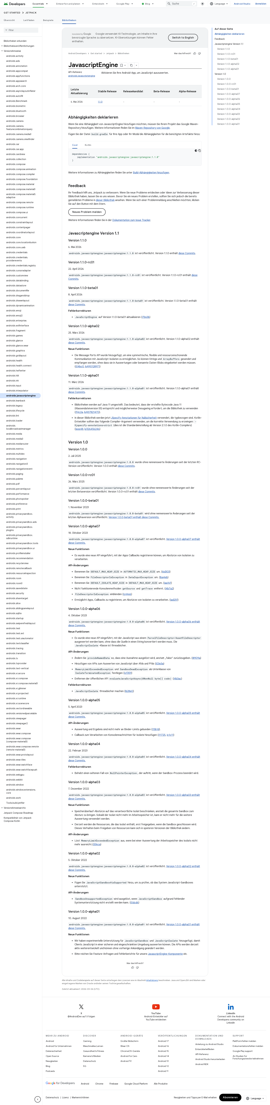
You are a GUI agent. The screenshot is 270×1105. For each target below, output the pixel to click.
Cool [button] (74, 145)
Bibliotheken (69, 20)
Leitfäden (28, 20)
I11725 (161, 735)
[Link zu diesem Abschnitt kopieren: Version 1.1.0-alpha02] (102, 326)
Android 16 (163, 1046)
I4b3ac (177, 678)
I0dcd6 (134, 902)
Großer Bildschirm (129, 1041)
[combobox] (181, 4)
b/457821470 (91, 412)
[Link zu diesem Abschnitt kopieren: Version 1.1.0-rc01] (97, 262)
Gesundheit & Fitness (93, 1051)
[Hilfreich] (194, 53)
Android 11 (163, 1071)
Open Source (52, 1056)
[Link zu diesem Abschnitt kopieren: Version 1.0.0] (90, 449)
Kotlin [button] (88, 145)
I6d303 (166, 571)
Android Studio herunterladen (210, 1059)
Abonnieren (230, 1097)
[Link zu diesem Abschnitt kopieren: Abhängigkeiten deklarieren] (121, 117)
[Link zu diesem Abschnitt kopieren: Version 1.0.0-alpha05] (103, 700)
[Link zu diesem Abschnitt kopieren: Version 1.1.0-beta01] (101, 288)
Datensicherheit (54, 1051)
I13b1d (155, 729)
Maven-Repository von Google (152, 127)
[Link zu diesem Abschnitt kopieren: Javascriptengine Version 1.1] (122, 234)
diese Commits (186, 253)
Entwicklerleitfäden (204, 1049)
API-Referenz (202, 1054)
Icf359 (127, 673)
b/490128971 (92, 366)
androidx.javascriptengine (81, 75)
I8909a (196, 658)
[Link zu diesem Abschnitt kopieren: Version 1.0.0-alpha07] (103, 526)
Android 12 (163, 1066)
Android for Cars (128, 1056)
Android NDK (201, 1064)
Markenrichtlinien (80, 1097)
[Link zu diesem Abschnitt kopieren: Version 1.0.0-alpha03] (103, 782)
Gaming (87, 1041)
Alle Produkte (161, 1083)
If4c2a (79, 412)
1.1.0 (100, 101)
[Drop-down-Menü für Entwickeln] (108, 4)
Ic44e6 (127, 594)
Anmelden (260, 3)
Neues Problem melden (87, 212)
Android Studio (242, 3)
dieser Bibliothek (105, 200)
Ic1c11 (170, 735)
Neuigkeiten (52, 1061)
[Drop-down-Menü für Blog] (154, 4)
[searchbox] (21, 30)
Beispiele (48, 20)
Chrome (99, 1083)
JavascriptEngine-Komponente (165, 953)
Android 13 (163, 1061)
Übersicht (9, 20)
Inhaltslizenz (152, 980)
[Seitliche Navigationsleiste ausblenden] (38, 1099)
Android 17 (163, 1041)
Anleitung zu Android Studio (209, 1044)
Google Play (122, 3)
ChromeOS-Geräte (130, 1051)
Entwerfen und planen (68, 3)
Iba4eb (164, 577)
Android (50, 1041)
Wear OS (124, 1046)
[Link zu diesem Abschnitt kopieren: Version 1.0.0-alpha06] (103, 609)
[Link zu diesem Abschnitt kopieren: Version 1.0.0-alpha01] (103, 912)
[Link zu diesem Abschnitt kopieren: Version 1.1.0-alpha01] (102, 376)
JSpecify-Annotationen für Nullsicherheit (134, 417)
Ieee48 (79, 429)
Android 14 (163, 1056)
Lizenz (65, 1097)
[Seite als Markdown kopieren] (131, 65)
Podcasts (50, 1071)
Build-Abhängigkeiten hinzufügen (151, 172)
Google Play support (242, 1051)
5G (84, 1066)
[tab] (74, 145)
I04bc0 (79, 366)
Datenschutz (89, 1061)
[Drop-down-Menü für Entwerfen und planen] (84, 4)
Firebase (114, 1083)
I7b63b (146, 317)
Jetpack (31, 12)
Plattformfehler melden (244, 1041)
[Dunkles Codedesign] (196, 150)
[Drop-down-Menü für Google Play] (133, 4)
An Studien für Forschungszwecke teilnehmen (248, 1057)
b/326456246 (92, 429)
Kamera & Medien (92, 1056)
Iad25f (174, 599)
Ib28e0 (129, 691)
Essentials (38, 3)
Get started (12, 12)
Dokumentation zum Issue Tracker (131, 220)
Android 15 (163, 1051)
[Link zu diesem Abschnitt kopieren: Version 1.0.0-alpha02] (103, 854)
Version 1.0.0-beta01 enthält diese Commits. (134, 517)
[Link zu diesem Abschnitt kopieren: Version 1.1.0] (90, 241)
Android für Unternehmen (59, 1046)
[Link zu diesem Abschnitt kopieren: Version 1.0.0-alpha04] (103, 744)
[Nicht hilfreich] (199, 53)
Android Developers (77, 53)
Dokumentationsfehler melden (248, 1046)
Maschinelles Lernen (93, 1046)
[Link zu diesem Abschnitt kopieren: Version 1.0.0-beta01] (102, 501)
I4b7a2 (169, 588)
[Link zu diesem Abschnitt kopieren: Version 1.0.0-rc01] (98, 475)
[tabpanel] (135, 157)
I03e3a (159, 663)
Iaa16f (167, 583)
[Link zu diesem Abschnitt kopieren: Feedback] (89, 186)
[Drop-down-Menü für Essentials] (48, 4)
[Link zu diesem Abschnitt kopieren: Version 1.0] (91, 442)
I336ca (96, 844)
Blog (147, 3)
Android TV (126, 1061)
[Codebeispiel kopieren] (200, 150)
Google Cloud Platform (136, 1083)
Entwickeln (98, 3)
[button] (20, 45)
